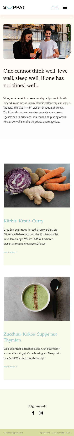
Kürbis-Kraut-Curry (37, 185)
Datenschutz (58, 432)
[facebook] (33, 413)
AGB (68, 432)
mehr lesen (9, 252)
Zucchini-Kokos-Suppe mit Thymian (37, 298)
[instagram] (41, 413)
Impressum (44, 432)
